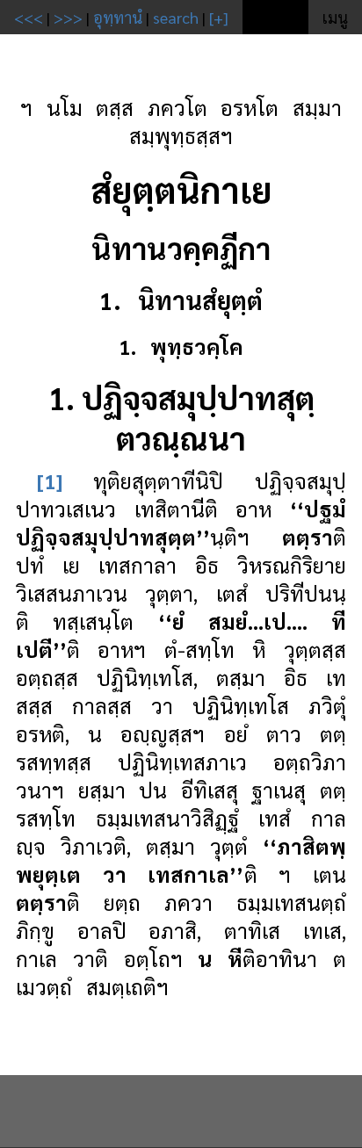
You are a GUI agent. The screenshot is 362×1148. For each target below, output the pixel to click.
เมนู (335, 17)
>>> (68, 17)
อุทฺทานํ (117, 17)
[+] (218, 17)
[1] (49, 480)
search (176, 17)
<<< (28, 17)
